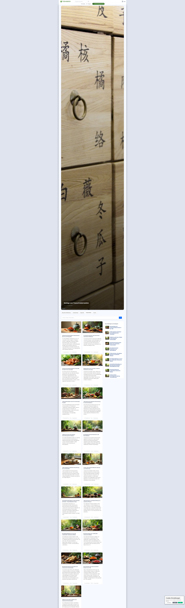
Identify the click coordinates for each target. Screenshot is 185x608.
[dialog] (174, 600)
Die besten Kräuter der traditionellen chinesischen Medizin (115, 370)
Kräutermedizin (88, 312)
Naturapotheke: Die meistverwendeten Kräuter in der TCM (115, 327)
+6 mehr (94, 312)
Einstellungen (169, 602)
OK (180, 602)
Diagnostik (82, 312)
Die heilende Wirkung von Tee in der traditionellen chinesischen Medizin (116, 360)
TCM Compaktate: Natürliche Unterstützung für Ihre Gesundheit (115, 333)
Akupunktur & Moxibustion (66, 312)
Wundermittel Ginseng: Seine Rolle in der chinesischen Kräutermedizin (115, 343)
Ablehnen (175, 602)
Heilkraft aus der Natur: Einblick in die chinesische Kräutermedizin (116, 338)
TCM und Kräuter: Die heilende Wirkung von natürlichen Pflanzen (116, 354)
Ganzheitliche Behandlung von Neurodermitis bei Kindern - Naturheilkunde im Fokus (116, 365)
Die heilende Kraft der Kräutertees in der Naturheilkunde (114, 349)
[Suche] (88, 1)
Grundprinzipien (75, 312)
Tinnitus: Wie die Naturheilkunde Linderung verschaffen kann (115, 376)
